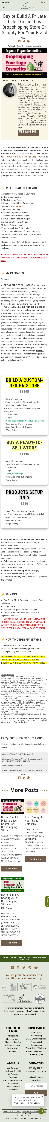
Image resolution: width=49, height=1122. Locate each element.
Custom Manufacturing (36, 1051)
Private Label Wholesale (36, 1048)
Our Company (13, 1068)
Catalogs (13, 1077)
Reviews (12, 1051)
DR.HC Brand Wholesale (36, 1039)
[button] (31, 7)
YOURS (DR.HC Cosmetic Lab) (21, 157)
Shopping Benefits (13, 1042)
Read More (11, 868)
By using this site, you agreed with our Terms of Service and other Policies (24, 1112)
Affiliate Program (36, 1054)
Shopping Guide (12, 1039)
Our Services (12, 1074)
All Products (13, 1036)
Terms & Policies (13, 1086)
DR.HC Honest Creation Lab (29, 1118)
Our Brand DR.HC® (13, 1071)
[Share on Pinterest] (28, 41)
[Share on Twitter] (24, 41)
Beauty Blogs (12, 1048)
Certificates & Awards (12, 1080)
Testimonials (12, 1083)
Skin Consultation (12, 1045)
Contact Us (13, 1090)
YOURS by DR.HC (16, 206)
